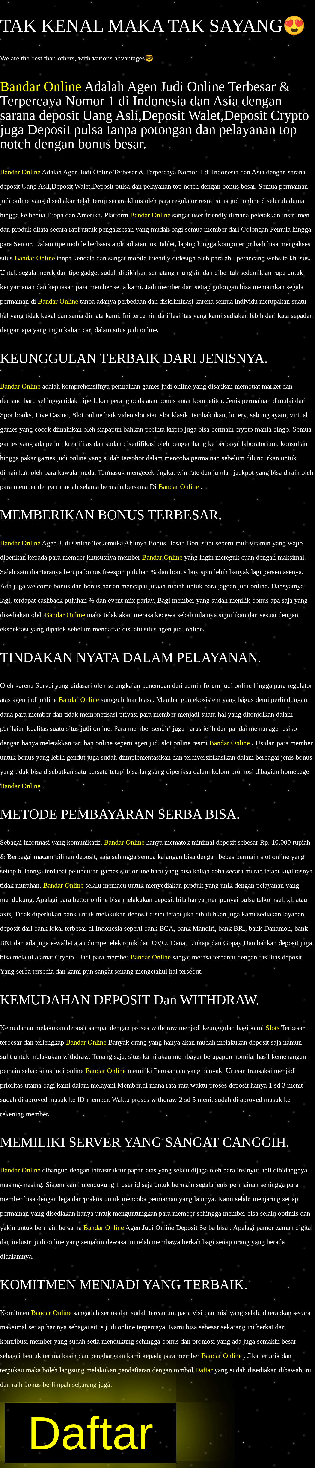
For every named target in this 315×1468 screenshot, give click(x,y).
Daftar (204, 1370)
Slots (272, 1027)
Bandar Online (42, 86)
